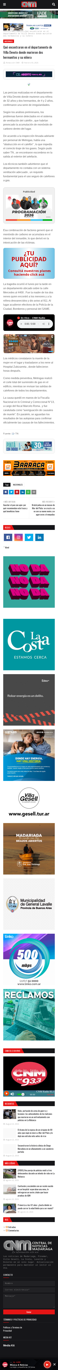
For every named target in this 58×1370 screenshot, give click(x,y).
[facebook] (8, 537)
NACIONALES (17, 31)
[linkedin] (39, 537)
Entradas (12, 1227)
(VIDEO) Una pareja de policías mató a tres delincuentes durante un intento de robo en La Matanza (36, 1173)
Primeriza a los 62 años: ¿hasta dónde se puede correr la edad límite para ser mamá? (35, 1206)
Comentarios (13, 1230)
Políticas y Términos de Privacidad (12, 1329)
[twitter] (29, 537)
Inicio (6, 31)
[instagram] (18, 537)
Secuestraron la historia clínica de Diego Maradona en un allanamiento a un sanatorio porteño (35, 1148)
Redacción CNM (12, 62)
